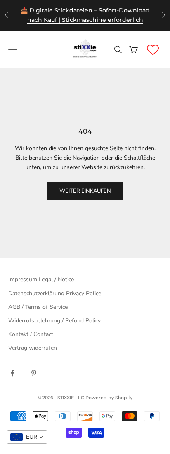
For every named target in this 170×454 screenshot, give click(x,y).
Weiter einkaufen (85, 191)
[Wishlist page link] (153, 50)
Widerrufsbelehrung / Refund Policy (54, 321)
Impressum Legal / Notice (41, 279)
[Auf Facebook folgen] (12, 373)
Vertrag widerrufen (32, 348)
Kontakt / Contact (30, 334)
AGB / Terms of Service (38, 307)
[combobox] (27, 437)
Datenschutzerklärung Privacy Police (54, 293)
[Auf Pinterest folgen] (34, 373)
